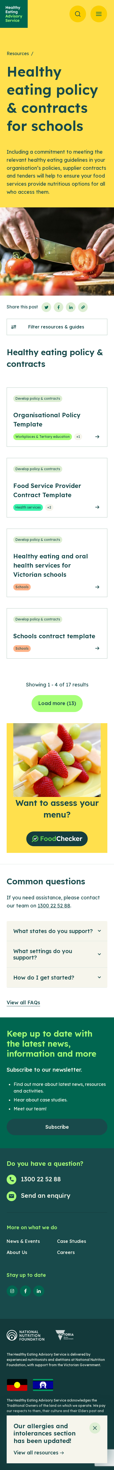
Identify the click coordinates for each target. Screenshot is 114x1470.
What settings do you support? (42, 954)
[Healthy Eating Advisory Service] (14, 14)
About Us (17, 1252)
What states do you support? (53, 930)
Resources (18, 53)
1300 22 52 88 (54, 905)
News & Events (23, 1241)
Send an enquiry (45, 1195)
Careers (66, 1252)
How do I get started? (43, 977)
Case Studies (71, 1241)
